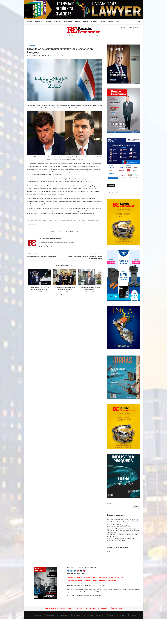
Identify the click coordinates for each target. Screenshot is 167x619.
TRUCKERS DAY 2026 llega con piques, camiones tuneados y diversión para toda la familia (121, 526)
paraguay (82, 220)
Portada (29, 21)
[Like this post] (66, 232)
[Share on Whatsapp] (75, 232)
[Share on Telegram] (77, 232)
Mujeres (77, 21)
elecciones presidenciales (68, 220)
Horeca (102, 21)
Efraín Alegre (53, 220)
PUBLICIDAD (78, 608)
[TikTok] (81, 571)
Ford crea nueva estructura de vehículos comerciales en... (39, 288)
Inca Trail (87, 577)
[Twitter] (71, 571)
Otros (117, 21)
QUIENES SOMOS (65, 608)
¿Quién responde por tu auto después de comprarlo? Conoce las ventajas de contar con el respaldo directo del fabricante (123, 530)
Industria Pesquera (100, 577)
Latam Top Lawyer (75, 577)
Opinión (110, 21)
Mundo (85, 21)
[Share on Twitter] (71, 232)
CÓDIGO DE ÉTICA (116, 608)
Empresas (38, 21)
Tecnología (57, 21)
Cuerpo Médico (114, 577)
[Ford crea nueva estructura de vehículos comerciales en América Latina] (39, 277)
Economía (48, 21)
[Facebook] (68, 571)
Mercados (94, 21)
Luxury (94, 581)
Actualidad (68, 21)
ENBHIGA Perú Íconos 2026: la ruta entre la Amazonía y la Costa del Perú (120, 539)
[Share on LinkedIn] (73, 232)
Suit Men (87, 581)
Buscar (109, 503)
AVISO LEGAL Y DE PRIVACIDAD (96, 608)
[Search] (139, 21)
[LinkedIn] (75, 571)
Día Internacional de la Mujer (37, 220)
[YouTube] (78, 571)
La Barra (102, 581)
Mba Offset (112, 581)
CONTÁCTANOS (50, 608)
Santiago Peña (32, 224)
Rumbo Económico (93, 220)
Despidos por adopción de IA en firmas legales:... (90, 288)
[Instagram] (84, 571)
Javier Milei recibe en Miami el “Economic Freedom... (65, 288)
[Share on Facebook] (69, 232)
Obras (123, 577)
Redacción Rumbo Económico (43, 55)
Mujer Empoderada (75, 581)
